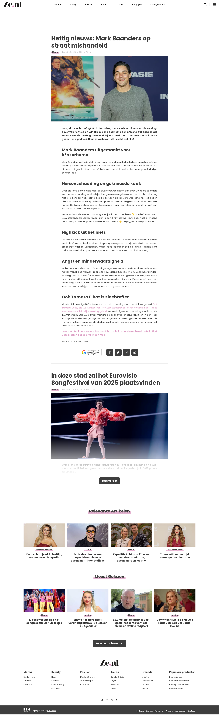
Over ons (149, 711)
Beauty (73, 4)
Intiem (114, 688)
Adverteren (159, 711)
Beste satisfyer (176, 688)
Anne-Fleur (89, 389)
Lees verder (109, 481)
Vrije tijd (145, 677)
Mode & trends (87, 677)
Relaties (115, 684)
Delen (109, 352)
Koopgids (137, 4)
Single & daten (118, 677)
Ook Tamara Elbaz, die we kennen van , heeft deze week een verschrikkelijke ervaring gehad (109, 308)
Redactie (140, 711)
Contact (191, 711)
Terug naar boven (107, 643)
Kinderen (28, 684)
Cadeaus (84, 684)
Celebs (145, 684)
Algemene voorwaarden (176, 711)
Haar (53, 677)
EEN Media (51, 710)
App (134, 352)
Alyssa (87, 52)
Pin (126, 352)
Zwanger (28, 680)
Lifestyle (120, 4)
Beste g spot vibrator (179, 684)
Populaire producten (182, 672)
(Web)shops (86, 680)
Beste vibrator (176, 677)
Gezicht (55, 680)
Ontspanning (57, 684)
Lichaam (55, 688)
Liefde (104, 4)
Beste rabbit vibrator (179, 680)
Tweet (118, 352)
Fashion (89, 4)
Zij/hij (113, 680)
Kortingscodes (157, 4)
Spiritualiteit (147, 680)
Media (55, 52)
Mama (58, 4)
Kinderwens (29, 677)
